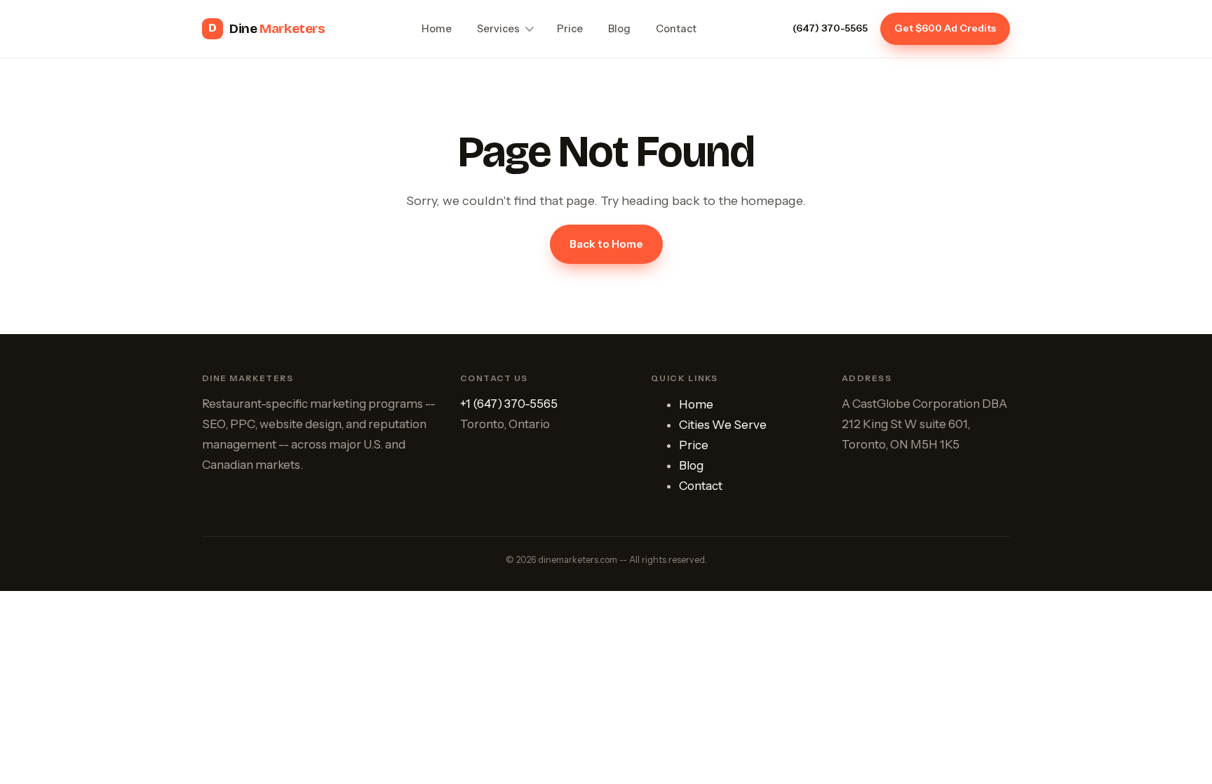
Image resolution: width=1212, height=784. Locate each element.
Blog (619, 28)
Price (570, 28)
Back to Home (606, 244)
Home (437, 28)
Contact (676, 28)
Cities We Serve (723, 425)
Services (498, 28)
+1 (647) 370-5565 (509, 404)
